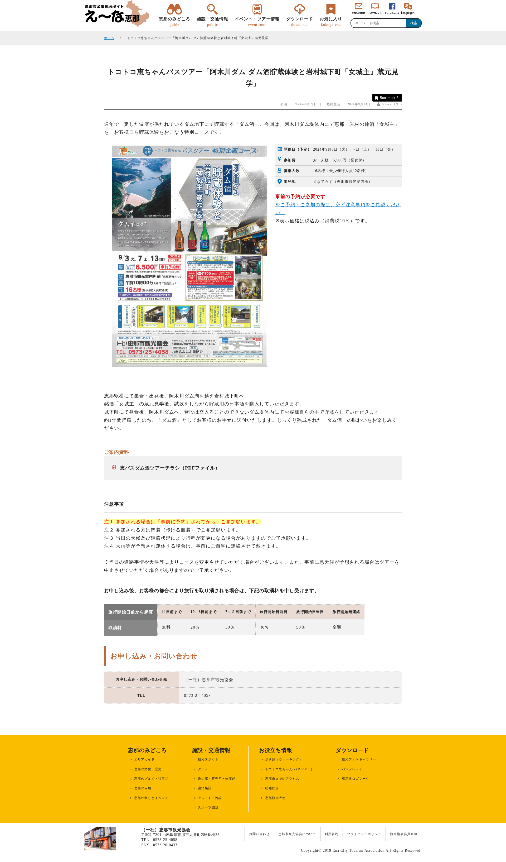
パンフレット (352, 769)
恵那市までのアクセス (282, 778)
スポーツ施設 (208, 807)
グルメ (203, 769)
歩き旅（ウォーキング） (284, 759)
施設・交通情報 (212, 21)
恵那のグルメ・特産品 (151, 778)
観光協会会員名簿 (403, 834)
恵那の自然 (142, 788)
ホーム (109, 38)
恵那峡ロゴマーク (355, 778)
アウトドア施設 (210, 798)
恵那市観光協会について (297, 834)
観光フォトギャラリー (359, 759)
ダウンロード (299, 21)
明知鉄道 (272, 788)
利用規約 (331, 834)
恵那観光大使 (275, 798)
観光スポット (208, 759)
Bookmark (389, 98)
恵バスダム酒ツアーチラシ (150, 468)
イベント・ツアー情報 (257, 21)
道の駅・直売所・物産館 (217, 778)
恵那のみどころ (174, 21)
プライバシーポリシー (364, 834)
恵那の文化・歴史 (148, 769)
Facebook (392, 13)
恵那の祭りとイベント (151, 798)
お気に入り (331, 21)
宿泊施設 (205, 788)
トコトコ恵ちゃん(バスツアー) (288, 769)
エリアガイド (144, 759)
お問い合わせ (259, 834)
